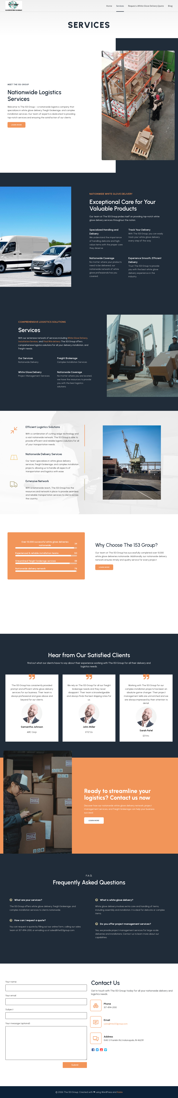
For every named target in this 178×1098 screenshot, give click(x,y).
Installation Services (28, 341)
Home (109, 5)
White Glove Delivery (77, 337)
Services (120, 5)
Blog (170, 5)
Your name (11, 981)
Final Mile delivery (51, 341)
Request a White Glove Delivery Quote (146, 5)
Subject (9, 1009)
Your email (10, 995)
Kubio (120, 1092)
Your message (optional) (17, 1023)
